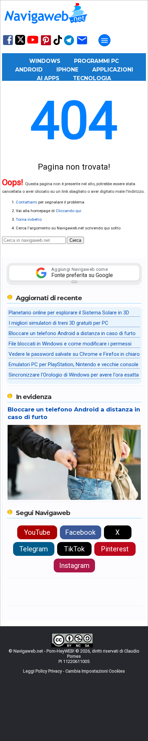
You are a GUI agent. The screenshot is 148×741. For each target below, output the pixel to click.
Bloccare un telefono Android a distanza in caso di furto (72, 333)
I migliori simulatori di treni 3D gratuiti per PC (58, 323)
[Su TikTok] (58, 44)
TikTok (74, 549)
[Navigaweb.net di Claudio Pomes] (45, 26)
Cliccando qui (68, 210)
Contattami (26, 202)
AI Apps (48, 78)
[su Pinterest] (46, 44)
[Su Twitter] (20, 43)
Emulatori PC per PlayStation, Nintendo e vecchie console (73, 364)
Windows (44, 61)
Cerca (75, 240)
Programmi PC (96, 61)
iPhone (67, 69)
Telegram (33, 549)
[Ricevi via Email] (82, 44)
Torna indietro (29, 219)
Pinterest (115, 549)
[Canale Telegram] (69, 44)
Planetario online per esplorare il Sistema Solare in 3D (69, 313)
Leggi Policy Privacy (42, 671)
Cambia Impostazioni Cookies (95, 671)
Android (29, 69)
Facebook (80, 532)
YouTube (37, 532)
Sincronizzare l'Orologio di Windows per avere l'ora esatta (74, 375)
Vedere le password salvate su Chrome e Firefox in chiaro (74, 354)
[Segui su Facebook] (8, 44)
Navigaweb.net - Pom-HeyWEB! (43, 651)
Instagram (74, 565)
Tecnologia (92, 78)
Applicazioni (112, 69)
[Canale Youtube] (32, 42)
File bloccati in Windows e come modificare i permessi (70, 344)
